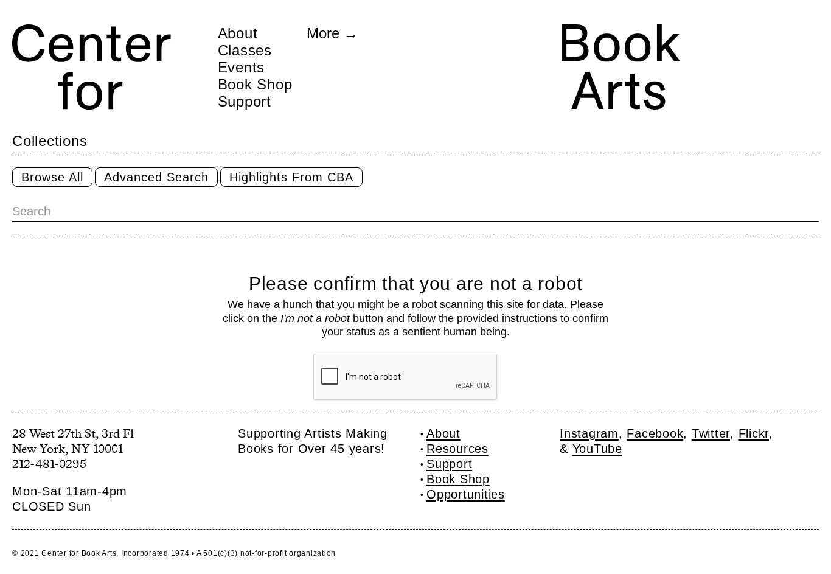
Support (244, 101)
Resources (457, 448)
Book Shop (255, 84)
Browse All (52, 177)
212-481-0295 (49, 463)
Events (241, 67)
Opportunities (465, 494)
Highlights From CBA (291, 177)
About (238, 33)
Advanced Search (156, 177)
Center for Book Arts (78, 553)
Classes (245, 50)
